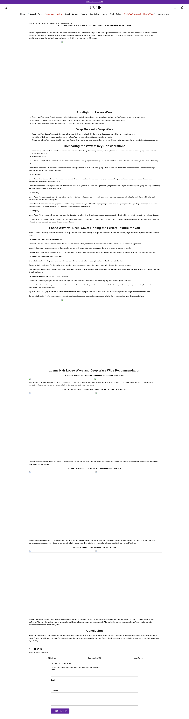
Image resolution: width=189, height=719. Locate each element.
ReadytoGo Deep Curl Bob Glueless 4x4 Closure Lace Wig (95, 468)
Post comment (60, 711)
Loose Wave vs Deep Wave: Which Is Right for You (57, 23)
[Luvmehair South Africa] (94, 7)
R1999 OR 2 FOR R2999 (94, 2)
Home (30, 23)
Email (53, 680)
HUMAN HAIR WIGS (90, 635)
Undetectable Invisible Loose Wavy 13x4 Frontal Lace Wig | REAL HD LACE (95, 389)
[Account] (175, 7)
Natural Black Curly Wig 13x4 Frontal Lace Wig (95, 547)
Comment (54, 690)
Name (53, 670)
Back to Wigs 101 (94, 658)
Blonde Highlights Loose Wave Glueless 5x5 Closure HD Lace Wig (95, 375)
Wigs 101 (37, 23)
